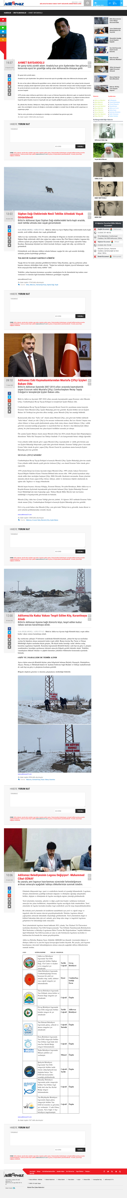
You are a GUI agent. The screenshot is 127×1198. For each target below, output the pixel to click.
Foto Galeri (71, 1179)
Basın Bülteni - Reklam (35, 1179)
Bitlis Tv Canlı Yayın (35, 1183)
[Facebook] (9, 75)
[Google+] (9, 83)
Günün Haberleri (50, 1179)
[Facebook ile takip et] (104, 1171)
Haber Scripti (8, 1188)
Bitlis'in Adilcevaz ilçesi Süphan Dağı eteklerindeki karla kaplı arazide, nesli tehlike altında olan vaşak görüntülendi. (51, 221)
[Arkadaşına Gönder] (9, 86)
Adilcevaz (32, 285)
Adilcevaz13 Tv (109, 1179)
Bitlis (27, 285)
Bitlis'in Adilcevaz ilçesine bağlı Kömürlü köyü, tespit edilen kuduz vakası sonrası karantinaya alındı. (50, 623)
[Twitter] (9, 79)
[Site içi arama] (120, 1171)
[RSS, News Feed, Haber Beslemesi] (112, 1171)
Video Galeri (61, 1179)
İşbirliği (32, 1173)
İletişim (87, 1171)
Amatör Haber (60, 1171)
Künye (38, 1171)
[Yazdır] (9, 90)
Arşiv (78, 1179)
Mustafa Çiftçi (45, 520)
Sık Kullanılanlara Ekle (48, 1171)
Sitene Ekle (87, 1179)
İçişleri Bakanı (54, 520)
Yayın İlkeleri (79, 1171)
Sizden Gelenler (113, 116)
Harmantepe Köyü (41, 285)
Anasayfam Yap (97, 1179)
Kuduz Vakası (45, 779)
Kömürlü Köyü (36, 779)
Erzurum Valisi (36, 520)
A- (89, 66)
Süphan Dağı (50, 285)
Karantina (52, 779)
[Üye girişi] (116, 1171)
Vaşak (56, 285)
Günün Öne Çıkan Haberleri (35, 1187)
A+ (90, 63)
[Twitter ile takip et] (108, 1171)
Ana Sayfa (32, 1171)
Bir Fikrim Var (70, 1171)
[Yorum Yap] (9, 94)
